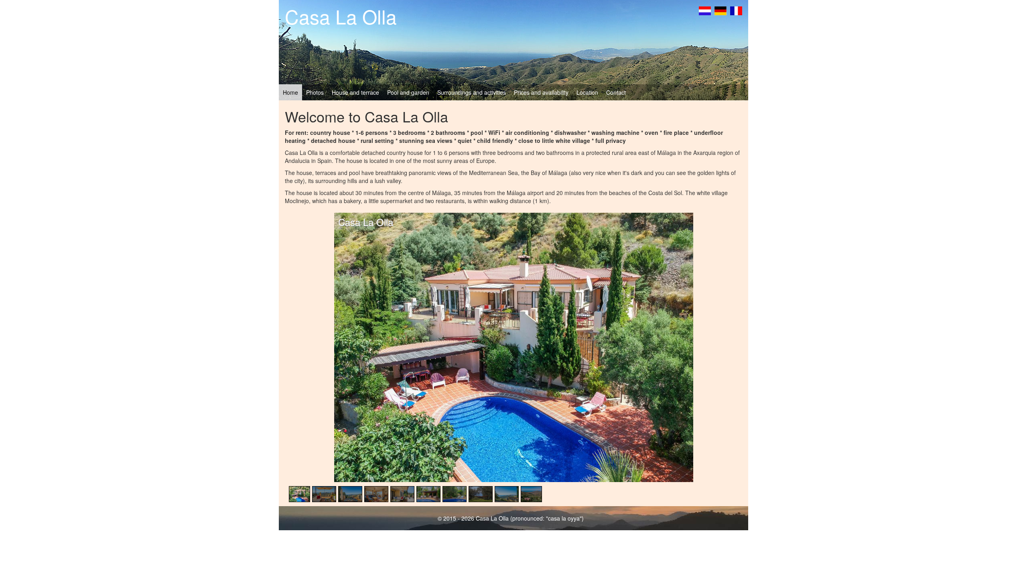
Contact (616, 92)
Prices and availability (541, 92)
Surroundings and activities (471, 92)
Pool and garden (408, 92)
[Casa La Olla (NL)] (705, 10)
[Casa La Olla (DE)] (720, 10)
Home (290, 92)
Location (587, 92)
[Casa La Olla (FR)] (736, 10)
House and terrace (355, 92)
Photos (315, 92)
